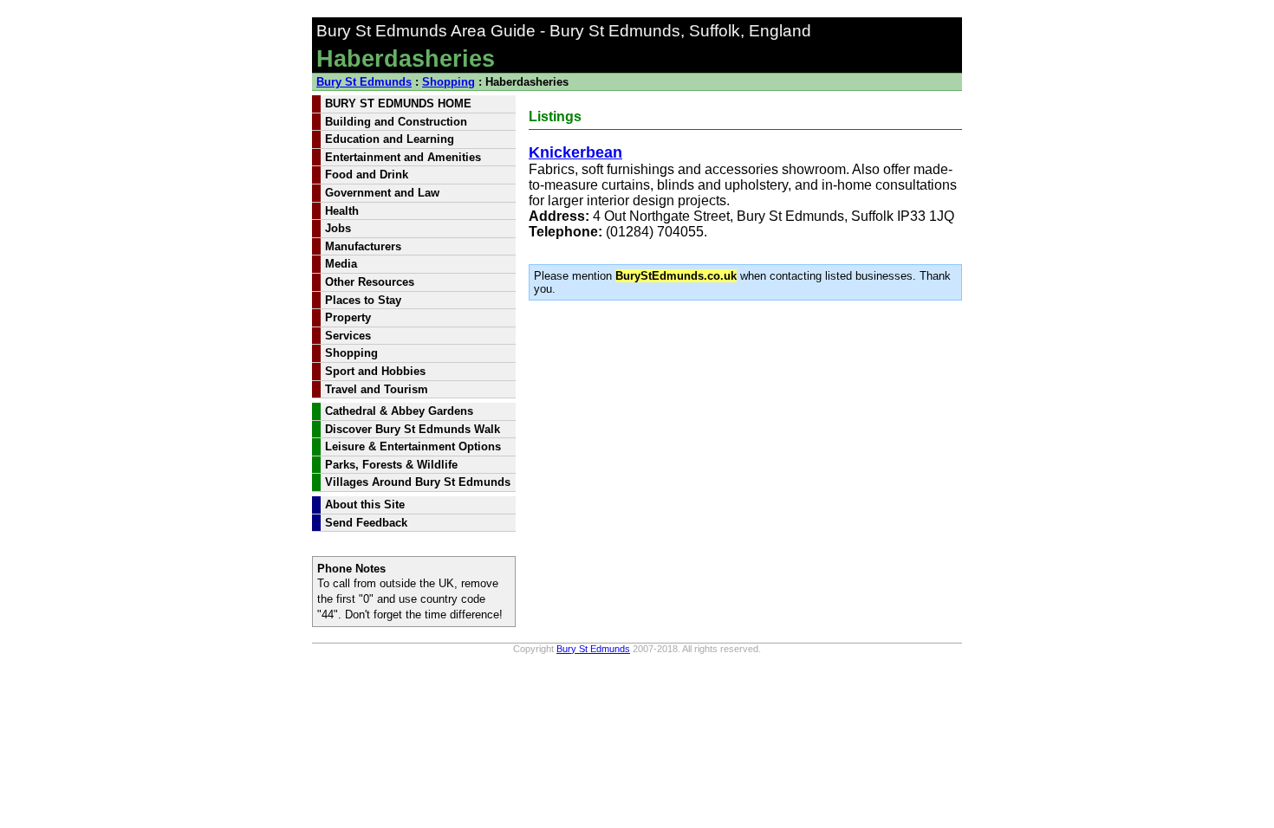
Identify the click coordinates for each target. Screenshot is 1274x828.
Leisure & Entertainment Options (413, 446)
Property (348, 317)
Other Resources (369, 281)
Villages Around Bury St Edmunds (417, 481)
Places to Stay (363, 300)
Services (348, 335)
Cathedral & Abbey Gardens (399, 410)
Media (341, 263)
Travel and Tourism (376, 389)
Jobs (338, 228)
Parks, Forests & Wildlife (391, 464)
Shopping (448, 81)
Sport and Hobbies (375, 371)
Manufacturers (363, 246)
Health (342, 210)
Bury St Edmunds (364, 81)
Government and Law (382, 192)
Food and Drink (366, 174)
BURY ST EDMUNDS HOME (398, 103)
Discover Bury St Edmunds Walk (412, 429)
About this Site (365, 504)
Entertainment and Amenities (403, 157)
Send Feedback (366, 522)
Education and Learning (389, 139)
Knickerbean (575, 152)
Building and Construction (396, 121)
